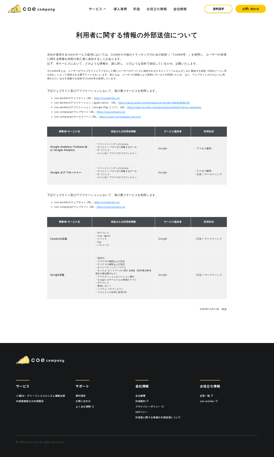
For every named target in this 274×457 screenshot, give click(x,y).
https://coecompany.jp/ (111, 112)
